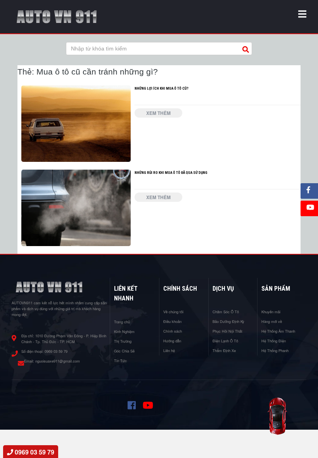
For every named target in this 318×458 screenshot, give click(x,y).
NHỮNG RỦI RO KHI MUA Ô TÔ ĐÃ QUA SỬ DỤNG (171, 172)
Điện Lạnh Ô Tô (225, 341)
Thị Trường (122, 341)
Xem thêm (158, 112)
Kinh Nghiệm (124, 331)
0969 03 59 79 (56, 351)
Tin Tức (120, 360)
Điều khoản (172, 321)
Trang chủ (122, 321)
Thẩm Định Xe (224, 350)
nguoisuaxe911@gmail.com (57, 361)
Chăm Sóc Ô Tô (226, 311)
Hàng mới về (271, 321)
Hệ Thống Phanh (275, 350)
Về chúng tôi (173, 311)
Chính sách (172, 331)
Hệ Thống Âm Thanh (278, 331)
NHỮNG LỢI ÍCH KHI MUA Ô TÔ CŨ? (161, 88)
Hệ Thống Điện (273, 341)
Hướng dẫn (172, 341)
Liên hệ (169, 350)
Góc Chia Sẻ (124, 351)
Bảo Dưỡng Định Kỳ (228, 321)
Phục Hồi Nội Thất (227, 331)
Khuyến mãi (270, 311)
